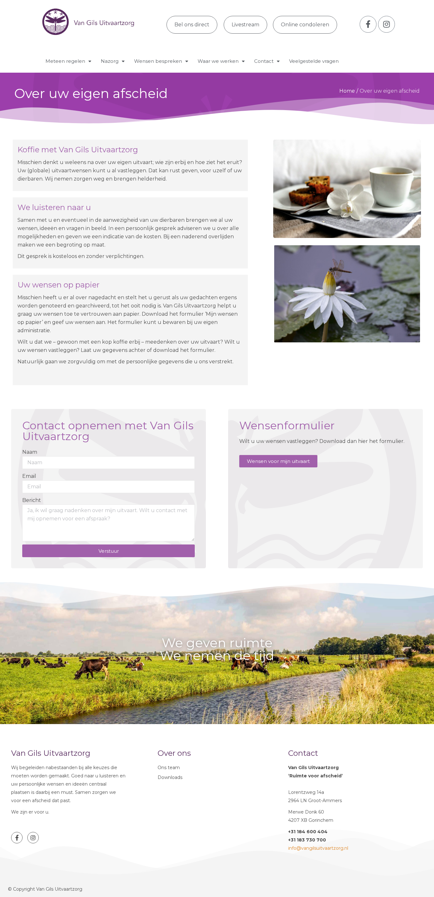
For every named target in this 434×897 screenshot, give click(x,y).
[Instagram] (33, 837)
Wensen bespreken (158, 61)
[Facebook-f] (17, 837)
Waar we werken (218, 61)
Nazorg (110, 61)
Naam (29, 452)
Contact (264, 61)
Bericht (31, 500)
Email (29, 476)
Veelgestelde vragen (314, 61)
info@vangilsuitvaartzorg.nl (318, 848)
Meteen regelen (65, 61)
